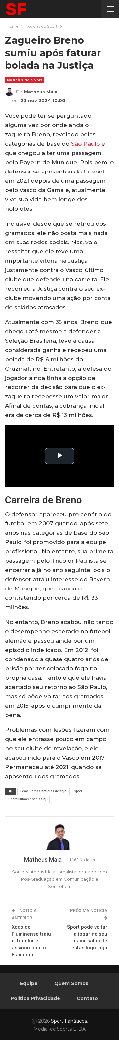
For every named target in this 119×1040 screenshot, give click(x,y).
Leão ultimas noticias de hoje (43, 791)
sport (78, 791)
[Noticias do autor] (59, 836)
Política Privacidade (35, 998)
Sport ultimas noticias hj (27, 799)
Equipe (29, 983)
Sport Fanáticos (69, 1021)
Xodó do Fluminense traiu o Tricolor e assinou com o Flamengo (31, 941)
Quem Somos (71, 983)
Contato (87, 998)
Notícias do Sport (24, 80)
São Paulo (85, 143)
